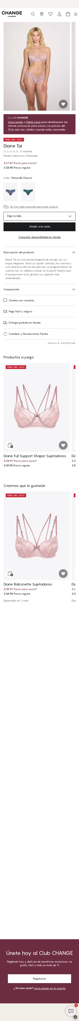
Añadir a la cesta (39, 226)
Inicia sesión (15, 122)
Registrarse (39, 978)
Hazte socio (33, 122)
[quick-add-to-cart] (10, 445)
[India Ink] (11, 192)
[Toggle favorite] (63, 104)
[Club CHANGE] (59, 14)
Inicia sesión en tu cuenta (49, 988)
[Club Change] (50, 14)
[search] (33, 14)
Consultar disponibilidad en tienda (39, 237)
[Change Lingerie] (12, 14)
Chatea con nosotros (21, 300)
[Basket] (68, 14)
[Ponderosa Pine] (28, 192)
